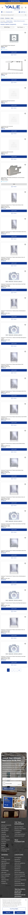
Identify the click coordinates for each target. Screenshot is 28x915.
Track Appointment (20, 834)
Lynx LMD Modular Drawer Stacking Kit (8, 45)
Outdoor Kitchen (9, 21)
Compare (14, 54)
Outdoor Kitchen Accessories (19, 21)
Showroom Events (19, 836)
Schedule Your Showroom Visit (14, 3)
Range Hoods (5, 836)
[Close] (25, 899)
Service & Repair (19, 826)
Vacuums (3, 841)
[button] (2, 7)
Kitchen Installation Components (7, 22)
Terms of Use (5, 879)
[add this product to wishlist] (25, 32)
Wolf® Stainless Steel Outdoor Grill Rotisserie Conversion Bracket (12, 177)
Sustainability (5, 870)
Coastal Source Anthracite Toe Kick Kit (8, 100)
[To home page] (12, 7)
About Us (3, 861)
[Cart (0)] (25, 7)
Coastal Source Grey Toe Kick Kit (7, 126)
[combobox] (20, 27)
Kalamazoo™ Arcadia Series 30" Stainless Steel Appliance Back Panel (13, 550)
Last (19, 670)
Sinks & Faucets (5, 839)
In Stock (3, 843)
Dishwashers (4, 830)
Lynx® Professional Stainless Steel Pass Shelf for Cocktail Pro (12, 73)
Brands (3, 845)
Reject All (8, 912)
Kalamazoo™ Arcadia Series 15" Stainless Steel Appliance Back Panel (13, 231)
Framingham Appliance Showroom (18, 859)
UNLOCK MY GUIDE (8, 788)
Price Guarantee (5, 874)
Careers (3, 868)
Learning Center (5, 859)
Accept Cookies (20, 912)
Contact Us (4, 883)
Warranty (3, 872)
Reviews (3, 881)
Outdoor (3, 838)
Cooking (3, 834)
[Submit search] (25, 15)
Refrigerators (5, 828)
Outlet (3, 847)
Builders (3, 867)
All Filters (8, 27)
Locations (19, 855)
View (14, 184)
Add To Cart (14, 52)
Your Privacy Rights (14, 908)
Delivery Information (20, 828)
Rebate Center (5, 849)
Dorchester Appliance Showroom (18, 868)
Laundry (3, 832)
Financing (4, 851)
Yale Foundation (20, 841)
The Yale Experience (19, 823)
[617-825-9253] (22, 7)
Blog (2, 857)
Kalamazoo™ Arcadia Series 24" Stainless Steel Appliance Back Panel (13, 391)
